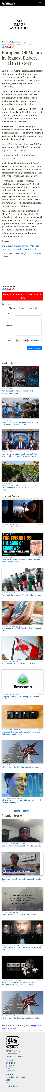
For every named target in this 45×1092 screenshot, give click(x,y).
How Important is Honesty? (12, 526)
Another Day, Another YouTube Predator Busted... (21, 846)
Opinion (11, 524)
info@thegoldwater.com (15, 1077)
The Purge (12, 945)
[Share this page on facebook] (5, 47)
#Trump (30, 253)
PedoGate (12, 557)
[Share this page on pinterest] (10, 47)
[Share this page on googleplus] (7, 47)
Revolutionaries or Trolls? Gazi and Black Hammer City (21, 629)
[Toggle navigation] (40, 3)
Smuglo (9, 1068)
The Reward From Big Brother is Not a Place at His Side (21, 948)
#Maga (23, 253)
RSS (7, 1082)
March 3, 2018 (8, 158)
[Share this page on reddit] (13, 47)
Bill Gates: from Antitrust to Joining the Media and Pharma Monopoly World (21, 801)
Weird (10, 626)
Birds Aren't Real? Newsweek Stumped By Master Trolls (22, 880)
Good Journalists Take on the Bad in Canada (19, 663)
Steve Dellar (9, 42)
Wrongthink (10, 1071)
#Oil (40, 253)
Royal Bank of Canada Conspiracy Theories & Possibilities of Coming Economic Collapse (19, 983)
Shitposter (10, 1065)
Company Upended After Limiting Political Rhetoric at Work (22, 697)
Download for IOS (13, 1054)
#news (18, 253)
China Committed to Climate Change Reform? (19, 914)
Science (11, 798)
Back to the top (12, 1086)
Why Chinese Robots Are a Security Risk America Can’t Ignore (17, 392)
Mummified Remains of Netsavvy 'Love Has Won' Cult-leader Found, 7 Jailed (21, 733)
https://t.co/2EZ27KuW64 (14, 150)
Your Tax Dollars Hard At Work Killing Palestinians (21, 595)
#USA (35, 253)
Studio (16, 524)
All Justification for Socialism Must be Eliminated (21, 767)
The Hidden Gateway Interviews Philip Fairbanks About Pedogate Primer (21, 560)
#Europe (5, 256)
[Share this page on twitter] (3, 47)
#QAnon (11, 253)
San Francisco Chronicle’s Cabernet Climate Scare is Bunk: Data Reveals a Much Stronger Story (19, 487)
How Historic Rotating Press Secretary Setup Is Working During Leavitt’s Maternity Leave (19, 455)
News (25, 42)
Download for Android (14, 1056)
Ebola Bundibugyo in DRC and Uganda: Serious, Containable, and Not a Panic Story (20, 423)
